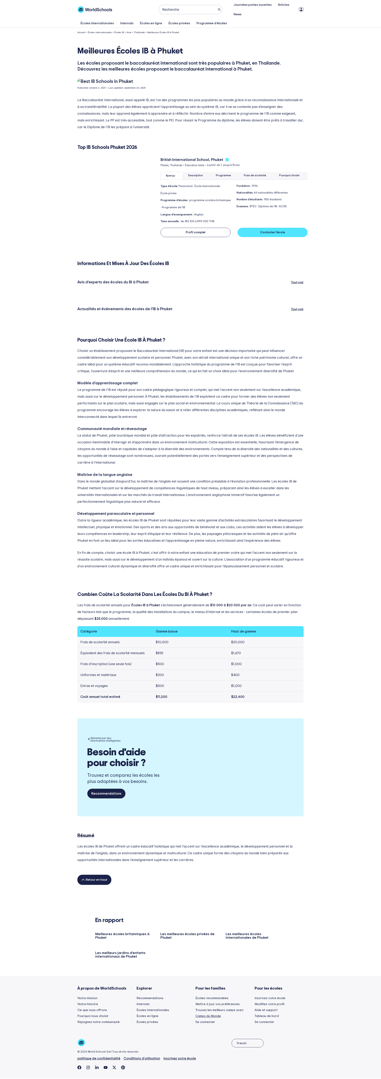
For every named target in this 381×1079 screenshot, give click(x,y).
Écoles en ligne (151, 23)
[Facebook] (79, 1067)
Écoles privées (179, 23)
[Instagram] (88, 1067)
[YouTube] (106, 1067)
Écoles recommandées (211, 998)
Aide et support (266, 1010)
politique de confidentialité (98, 1058)
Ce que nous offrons (92, 1010)
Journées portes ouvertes (253, 4)
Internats (127, 23)
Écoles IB (119, 32)
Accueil (81, 32)
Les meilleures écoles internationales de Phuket (247, 936)
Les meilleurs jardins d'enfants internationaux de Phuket (120, 954)
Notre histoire (87, 1004)
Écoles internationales (97, 23)
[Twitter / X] (114, 1067)
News (237, 14)
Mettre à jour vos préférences (217, 1004)
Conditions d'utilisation (142, 1058)
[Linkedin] (97, 1067)
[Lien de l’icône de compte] (301, 9)
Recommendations (150, 998)
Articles (283, 4)
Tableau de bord (267, 1016)
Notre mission (87, 998)
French (241, 1043)
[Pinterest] (123, 1067)
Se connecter (205, 1022)
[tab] (172, 176)
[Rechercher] (219, 9)
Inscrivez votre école (270, 998)
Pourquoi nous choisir (93, 1016)
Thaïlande (139, 32)
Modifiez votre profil (269, 1004)
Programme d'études (211, 23)
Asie (129, 32)
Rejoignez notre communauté (98, 1022)
